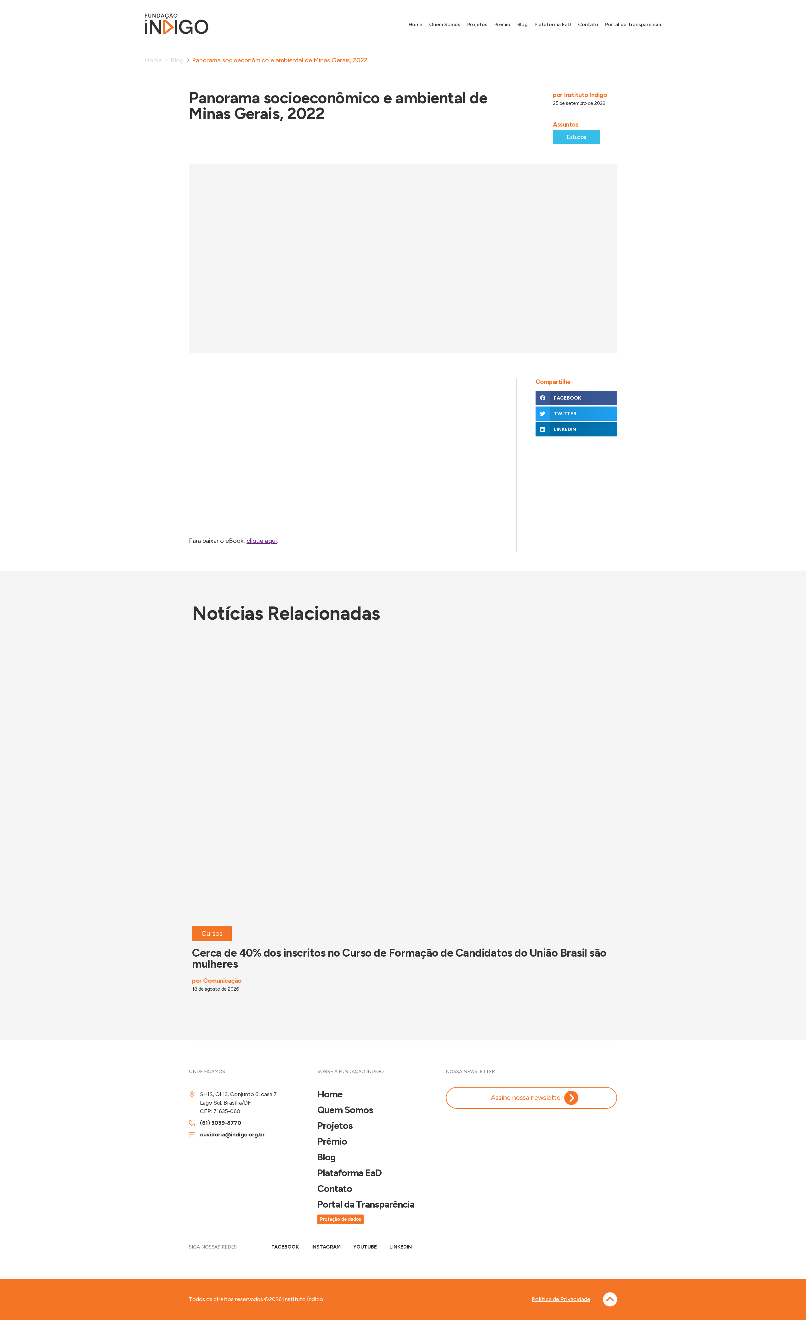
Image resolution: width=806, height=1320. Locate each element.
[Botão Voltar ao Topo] (610, 1299)
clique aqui (262, 540)
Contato (588, 24)
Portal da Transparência (633, 24)
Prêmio (502, 24)
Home (415, 24)
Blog (522, 24)
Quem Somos (444, 24)
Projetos (477, 24)
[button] (576, 398)
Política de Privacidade (561, 1299)
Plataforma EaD (553, 24)
